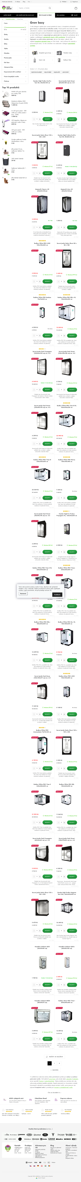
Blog (24, 1)
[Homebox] (31, 1139)
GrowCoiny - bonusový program (71, 1148)
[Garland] (34, 1135)
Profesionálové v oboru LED (71, 1156)
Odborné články (54, 1151)
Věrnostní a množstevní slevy (71, 1151)
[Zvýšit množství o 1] (39, 119)
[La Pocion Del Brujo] (66, 1135)
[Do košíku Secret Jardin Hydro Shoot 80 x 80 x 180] (72, 281)
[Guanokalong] (39, 1139)
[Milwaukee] (74, 1135)
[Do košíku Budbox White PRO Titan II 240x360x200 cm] (48, 822)
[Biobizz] (71, 1139)
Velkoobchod (38, 1156)
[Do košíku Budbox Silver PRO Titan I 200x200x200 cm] (72, 1039)
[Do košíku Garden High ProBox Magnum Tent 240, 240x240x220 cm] (72, 931)
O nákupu (17, 1)
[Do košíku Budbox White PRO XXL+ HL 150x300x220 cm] (72, 336)
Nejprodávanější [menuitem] (36, 72)
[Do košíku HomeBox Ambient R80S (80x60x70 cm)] (48, 1039)
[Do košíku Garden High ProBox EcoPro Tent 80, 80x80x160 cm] (72, 173)
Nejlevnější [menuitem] (47, 72)
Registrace (75, 1)
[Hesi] (50, 1135)
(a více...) (49, 1129)
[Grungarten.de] (38, 1166)
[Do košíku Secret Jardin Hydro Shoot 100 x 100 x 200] (72, 768)
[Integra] (58, 1135)
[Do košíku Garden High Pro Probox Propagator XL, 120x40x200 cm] (72, 552)
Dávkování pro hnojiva (55, 1153)
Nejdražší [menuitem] (57, 72)
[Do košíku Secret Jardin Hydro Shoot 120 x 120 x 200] (48, 173)
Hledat (50, 8)
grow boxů (52, 1079)
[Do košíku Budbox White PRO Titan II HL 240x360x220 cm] (48, 606)
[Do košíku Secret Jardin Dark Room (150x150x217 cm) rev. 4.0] (48, 714)
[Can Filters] (26, 1135)
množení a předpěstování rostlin (63, 1087)
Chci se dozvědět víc (54, 1092)
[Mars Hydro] (15, 1139)
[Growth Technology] (42, 1135)
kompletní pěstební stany (43, 41)
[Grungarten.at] (42, 1166)
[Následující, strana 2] (54, 1063)
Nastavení (23, 593)
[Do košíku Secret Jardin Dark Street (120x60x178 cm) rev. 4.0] (48, 444)
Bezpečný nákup (70, 1158)
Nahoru (55, 1070)
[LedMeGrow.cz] (30, 1166)
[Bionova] (18, 1135)
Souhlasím (57, 595)
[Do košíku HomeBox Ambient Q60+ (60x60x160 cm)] (72, 985)
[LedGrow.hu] (45, 1166)
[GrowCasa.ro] (49, 1166)
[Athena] (10, 1135)
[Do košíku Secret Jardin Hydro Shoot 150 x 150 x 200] (48, 931)
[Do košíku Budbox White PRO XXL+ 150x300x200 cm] (48, 660)
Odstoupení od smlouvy (41, 1155)
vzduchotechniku (49, 1081)
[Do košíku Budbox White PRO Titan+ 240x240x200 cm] (72, 606)
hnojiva (41, 1081)
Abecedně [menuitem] (65, 72)
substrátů (69, 1079)
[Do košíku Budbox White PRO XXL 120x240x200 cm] (72, 822)
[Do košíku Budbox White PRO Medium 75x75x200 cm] (48, 335)
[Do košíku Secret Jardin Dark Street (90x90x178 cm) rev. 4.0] (48, 552)
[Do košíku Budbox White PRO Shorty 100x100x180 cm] (72, 498)
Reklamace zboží (39, 1153)
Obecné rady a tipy (55, 1150)
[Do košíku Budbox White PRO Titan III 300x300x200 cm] (48, 498)
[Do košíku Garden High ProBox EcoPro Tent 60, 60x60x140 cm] (48, 119)
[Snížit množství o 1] (34, 119)
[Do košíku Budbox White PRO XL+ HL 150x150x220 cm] (72, 660)
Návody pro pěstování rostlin (55, 1148)
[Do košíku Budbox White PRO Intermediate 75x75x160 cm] (48, 768)
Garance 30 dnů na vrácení (71, 1153)
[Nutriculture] (7, 1139)
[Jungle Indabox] (23, 1139)
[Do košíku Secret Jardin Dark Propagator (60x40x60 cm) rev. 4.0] (48, 876)
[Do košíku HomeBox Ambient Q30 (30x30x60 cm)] (48, 985)
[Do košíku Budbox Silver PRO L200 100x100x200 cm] (72, 714)
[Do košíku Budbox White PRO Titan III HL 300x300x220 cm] (72, 444)
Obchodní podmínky (40, 1149)
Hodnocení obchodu (7, 1)
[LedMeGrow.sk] (34, 1166)
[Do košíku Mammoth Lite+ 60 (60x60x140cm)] (72, 227)
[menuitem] (8, 15)
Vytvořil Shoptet (41, 1178)
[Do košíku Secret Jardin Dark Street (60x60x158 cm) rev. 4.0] (72, 119)
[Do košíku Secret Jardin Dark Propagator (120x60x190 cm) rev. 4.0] (48, 390)
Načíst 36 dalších (56, 1057)
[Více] (74, 15)
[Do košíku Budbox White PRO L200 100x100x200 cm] (48, 281)
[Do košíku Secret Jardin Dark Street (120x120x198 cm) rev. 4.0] (72, 390)
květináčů (75, 1079)
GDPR (36, 1151)
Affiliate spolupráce (40, 1157)
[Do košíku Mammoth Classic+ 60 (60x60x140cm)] (48, 227)
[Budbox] (63, 1139)
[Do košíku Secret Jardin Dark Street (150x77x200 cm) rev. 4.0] (72, 877)
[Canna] (55, 1139)
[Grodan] (47, 1139)
